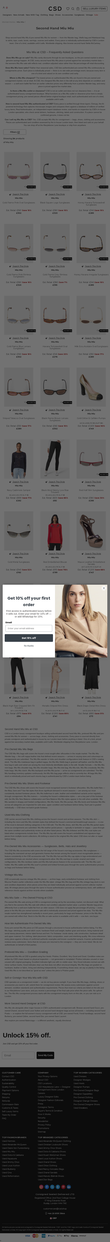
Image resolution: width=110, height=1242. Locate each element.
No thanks (29, 646)
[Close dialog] (104, 588)
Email (9, 622)
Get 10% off (29, 638)
